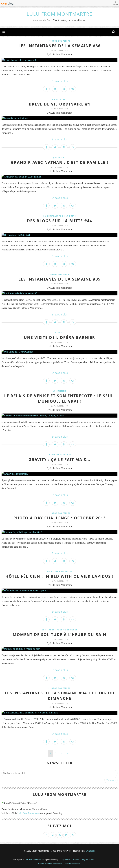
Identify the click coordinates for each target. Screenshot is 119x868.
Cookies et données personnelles (50, 864)
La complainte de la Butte (59, 216)
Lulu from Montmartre (29, 813)
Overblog (90, 850)
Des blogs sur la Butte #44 (59, 220)
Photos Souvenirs (59, 41)
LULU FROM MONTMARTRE (59, 14)
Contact (76, 860)
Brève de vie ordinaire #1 (59, 104)
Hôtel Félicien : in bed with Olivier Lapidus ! (59, 576)
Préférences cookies (72, 864)
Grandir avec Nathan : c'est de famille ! (59, 162)
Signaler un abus (88, 860)
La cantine (59, 391)
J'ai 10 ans (59, 157)
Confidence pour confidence (59, 630)
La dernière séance (59, 455)
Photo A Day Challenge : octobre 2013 (59, 517)
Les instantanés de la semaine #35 (59, 279)
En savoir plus (59, 81)
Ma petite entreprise (59, 571)
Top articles (66, 860)
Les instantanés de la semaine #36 (59, 45)
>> (68, 753)
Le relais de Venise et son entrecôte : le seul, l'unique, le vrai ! (59, 398)
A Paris (59, 332)
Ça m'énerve (59, 99)
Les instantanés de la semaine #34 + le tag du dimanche (60, 695)
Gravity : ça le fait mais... (59, 459)
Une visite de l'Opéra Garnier (59, 337)
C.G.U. (101, 860)
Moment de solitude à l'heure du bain (59, 634)
